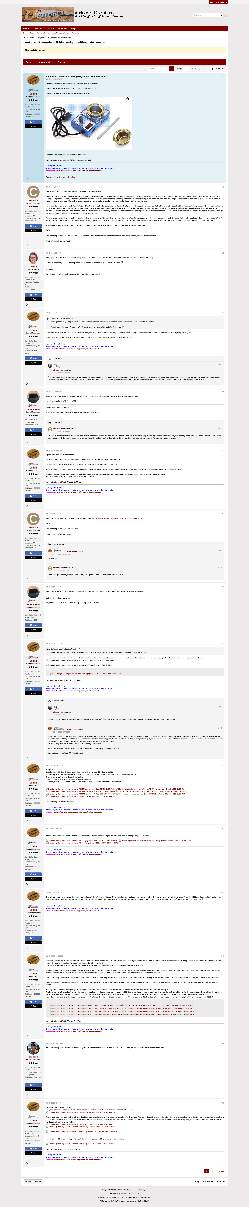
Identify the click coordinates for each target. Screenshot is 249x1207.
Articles (38, 28)
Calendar (75, 33)
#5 (222, 392)
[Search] (225, 15)
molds (72, 177)
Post (34, 126)
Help (73, 28)
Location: (29, 109)
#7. (220, 550)
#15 (222, 1103)
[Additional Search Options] (221, 15)
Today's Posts (43, 33)
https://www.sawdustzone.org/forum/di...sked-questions (78, 170)
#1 (223, 76)
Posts (28, 62)
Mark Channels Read (60, 33)
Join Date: (29, 104)
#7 (222, 514)
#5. (220, 428)
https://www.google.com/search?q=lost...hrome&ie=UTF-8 (117, 518)
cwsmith (60, 236)
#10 (222, 765)
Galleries (62, 28)
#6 (222, 450)
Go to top (220, 1181)
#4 (222, 313)
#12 (222, 892)
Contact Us (207, 1181)
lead (67, 177)
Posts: (27, 107)
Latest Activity (45, 62)
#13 (222, 956)
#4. (220, 365)
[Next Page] (203, 69)
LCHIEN (60, 160)
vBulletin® (124, 1193)
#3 (223, 253)
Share (35, 122)
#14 (222, 1043)
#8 (222, 587)
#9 (222, 643)
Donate (50, 28)
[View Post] (74, 318)
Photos (61, 62)
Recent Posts (28, 33)
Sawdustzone (31, 1181)
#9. (220, 707)
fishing (61, 177)
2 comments (58, 544)
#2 (223, 187)
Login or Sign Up (217, 2)
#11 (222, 829)
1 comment (57, 359)
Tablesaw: (29, 114)
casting (54, 177)
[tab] (28, 62)
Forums (27, 28)
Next (221, 1171)
